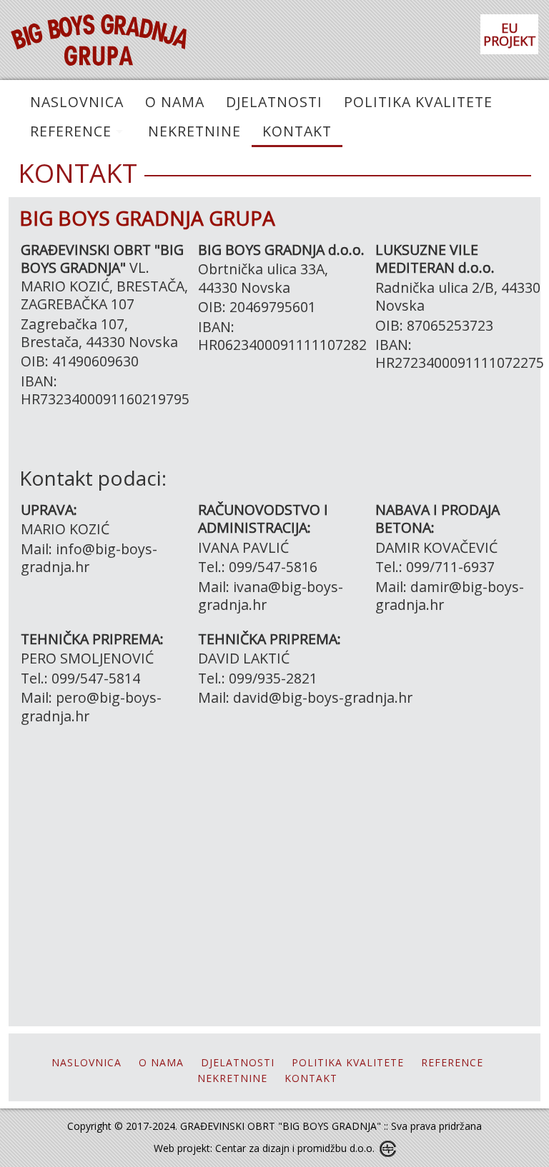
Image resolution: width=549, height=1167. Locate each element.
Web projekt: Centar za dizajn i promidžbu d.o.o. (264, 1148)
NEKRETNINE (194, 131)
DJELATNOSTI (274, 101)
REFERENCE (71, 131)
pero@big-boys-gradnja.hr (91, 706)
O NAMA (174, 101)
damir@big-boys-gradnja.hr (449, 595)
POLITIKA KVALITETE (418, 101)
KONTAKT (297, 131)
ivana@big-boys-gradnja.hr (270, 595)
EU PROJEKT (509, 34)
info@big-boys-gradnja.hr (89, 557)
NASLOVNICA (77, 101)
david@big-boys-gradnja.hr (322, 697)
